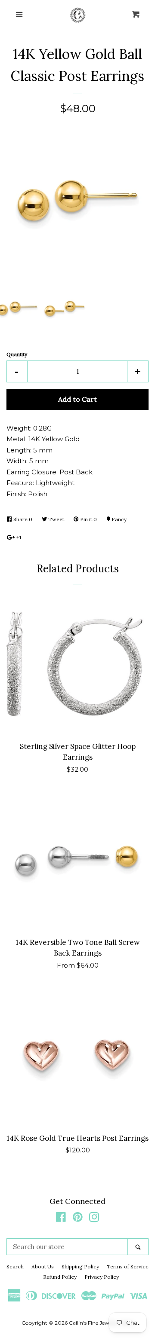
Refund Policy (60, 1277)
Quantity (16, 354)
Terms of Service (128, 1266)
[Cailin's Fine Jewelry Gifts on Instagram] (94, 1219)
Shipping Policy (80, 1266)
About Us (42, 1266)
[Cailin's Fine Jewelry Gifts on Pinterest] (77, 1219)
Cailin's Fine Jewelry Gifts (100, 1323)
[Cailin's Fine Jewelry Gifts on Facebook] (61, 1219)
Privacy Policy (101, 1277)
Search (15, 1266)
